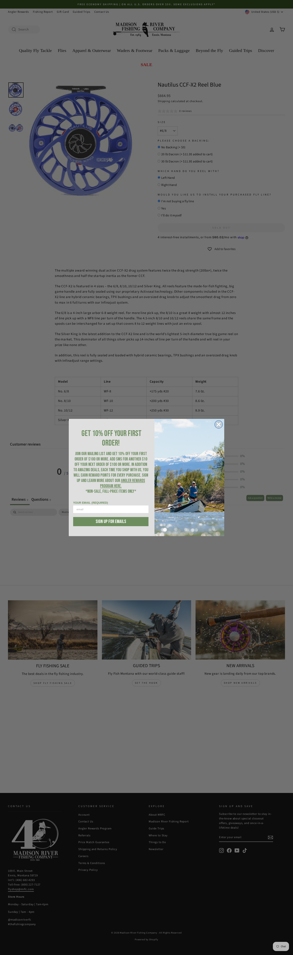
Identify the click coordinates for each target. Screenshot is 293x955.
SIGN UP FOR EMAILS (111, 521)
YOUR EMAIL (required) (90, 502)
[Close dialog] (219, 424)
